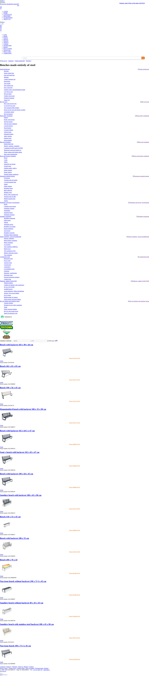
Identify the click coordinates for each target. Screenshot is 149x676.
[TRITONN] (6, 328)
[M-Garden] (6, 334)
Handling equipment (5, 216)
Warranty (5, 41)
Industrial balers (8, 212)
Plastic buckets (8, 170)
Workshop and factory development (9, 202)
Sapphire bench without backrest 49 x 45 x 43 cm (21, 603)
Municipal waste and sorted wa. (12, 150)
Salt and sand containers (10, 124)
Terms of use (6, 50)
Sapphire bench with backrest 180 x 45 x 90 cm (20, 495)
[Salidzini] (4, 672)
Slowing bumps (8, 121)
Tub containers (8, 255)
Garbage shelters (8, 303)
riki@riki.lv (46, 670)
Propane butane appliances (11, 174)
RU (18, 5)
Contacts (15, 4)
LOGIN (5, 11)
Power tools (7, 260)
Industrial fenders (8, 134)
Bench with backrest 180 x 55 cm (14, 538)
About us (5, 42)
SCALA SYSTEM (9, 287)
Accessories (7, 244)
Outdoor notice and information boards (14, 89)
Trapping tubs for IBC (10, 196)
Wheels (6, 222)
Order (1, 361)
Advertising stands (9, 112)
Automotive (7, 267)
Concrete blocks (8, 126)
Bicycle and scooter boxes (11, 311)
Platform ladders (8, 283)
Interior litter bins (8, 144)
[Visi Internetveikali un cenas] (4, 674)
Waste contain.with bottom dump (13, 152)
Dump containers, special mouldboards (10, 236)
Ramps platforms (8, 228)
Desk (11, 4)
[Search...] (143, 58)
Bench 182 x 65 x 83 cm (10, 366)
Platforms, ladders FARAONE (8, 281)
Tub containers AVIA (10, 251)
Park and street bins (9, 75)
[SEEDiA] (6, 319)
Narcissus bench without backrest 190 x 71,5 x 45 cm (23, 581)
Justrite (6, 200)
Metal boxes (7, 249)
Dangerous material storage (7, 176)
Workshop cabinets (9, 208)
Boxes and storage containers (8, 156)
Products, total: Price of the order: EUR (132, 3)
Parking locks (7, 138)
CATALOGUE (7, 14)
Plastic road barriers (9, 119)
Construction (7, 265)
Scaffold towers (8, 289)
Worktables (7, 210)
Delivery (5, 39)
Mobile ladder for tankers (11, 297)
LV (18, 4)
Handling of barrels (9, 233)
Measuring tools (8, 258)
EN (1, 7)
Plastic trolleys (8, 172)
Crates (5, 160)
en (2, 24)
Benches (28, 61)
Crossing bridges (8, 130)
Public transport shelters (10, 309)
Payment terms (7, 45)
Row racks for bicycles (10, 103)
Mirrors (6, 117)
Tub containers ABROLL (11, 246)
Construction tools (5, 257)
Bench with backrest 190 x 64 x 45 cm (16, 474)
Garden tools (7, 279)
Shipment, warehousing (10, 273)
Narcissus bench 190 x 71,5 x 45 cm (15, 646)
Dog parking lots (8, 85)
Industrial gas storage (9, 164)
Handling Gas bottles (9, 226)
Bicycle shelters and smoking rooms (10, 301)
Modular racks (8, 192)
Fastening (6, 271)
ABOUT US (7, 19)
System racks (7, 166)
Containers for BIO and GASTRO (13, 148)
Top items (7, 4)
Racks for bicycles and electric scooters (14, 110)
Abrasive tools (8, 262)
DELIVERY (6, 16)
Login (5, 34)
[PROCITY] (6, 324)
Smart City (7, 100)
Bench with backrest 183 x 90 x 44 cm (16, 345)
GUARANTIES (8, 17)
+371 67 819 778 (37, 670)
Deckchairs (7, 81)
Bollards (6, 77)
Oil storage (7, 178)
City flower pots (8, 91)
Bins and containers (5, 142)
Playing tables (8, 94)
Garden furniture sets (9, 79)
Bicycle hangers (8, 114)
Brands (5, 36)
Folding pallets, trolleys (10, 168)
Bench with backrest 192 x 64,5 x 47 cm (17, 431)
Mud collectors (8, 190)
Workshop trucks (8, 224)
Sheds (5, 307)
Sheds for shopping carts (10, 313)
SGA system (7, 295)
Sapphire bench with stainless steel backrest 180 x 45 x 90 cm (27, 624)
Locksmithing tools (9, 269)
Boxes (5, 158)
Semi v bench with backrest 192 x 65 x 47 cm (19, 452)
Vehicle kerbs (7, 132)
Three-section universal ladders (12, 299)
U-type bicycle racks (9, 105)
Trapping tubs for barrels (10, 180)
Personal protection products (11, 277)
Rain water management (10, 154)
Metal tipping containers (10, 240)
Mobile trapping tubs (9, 198)
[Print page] (57, 341)
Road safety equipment (6, 115)
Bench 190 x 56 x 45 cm (10, 388)
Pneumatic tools (8, 275)
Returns (5, 47)
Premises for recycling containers (13, 305)
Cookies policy (7, 53)
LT (1, 8)
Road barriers (7, 128)
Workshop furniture (9, 214)
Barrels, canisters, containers (11, 146)
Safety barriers (8, 136)
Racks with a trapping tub (11, 194)
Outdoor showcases (9, 96)
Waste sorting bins (9, 73)
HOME (5, 13)
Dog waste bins (8, 87)
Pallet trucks (7, 220)
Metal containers (8, 242)
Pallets (6, 162)
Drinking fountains (9, 98)
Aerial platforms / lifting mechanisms (14, 291)
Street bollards (8, 140)
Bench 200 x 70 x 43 (8, 560)
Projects (2, 4)
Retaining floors (8, 188)
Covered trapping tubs (10, 182)
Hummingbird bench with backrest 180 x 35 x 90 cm (23, 409)
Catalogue (11, 61)
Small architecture (20, 61)
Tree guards (7, 83)
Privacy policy (7, 51)
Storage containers (9, 238)
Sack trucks (7, 230)
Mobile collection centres (11, 253)
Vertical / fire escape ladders (11, 293)
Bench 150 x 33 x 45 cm (10, 517)
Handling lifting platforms (11, 235)
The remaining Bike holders (11, 107)
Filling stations (8, 186)
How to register (7, 48)
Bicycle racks (3, 102)
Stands (6, 184)
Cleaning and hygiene (10, 206)
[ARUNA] (6, 339)
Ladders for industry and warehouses (14, 285)
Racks (5, 204)
